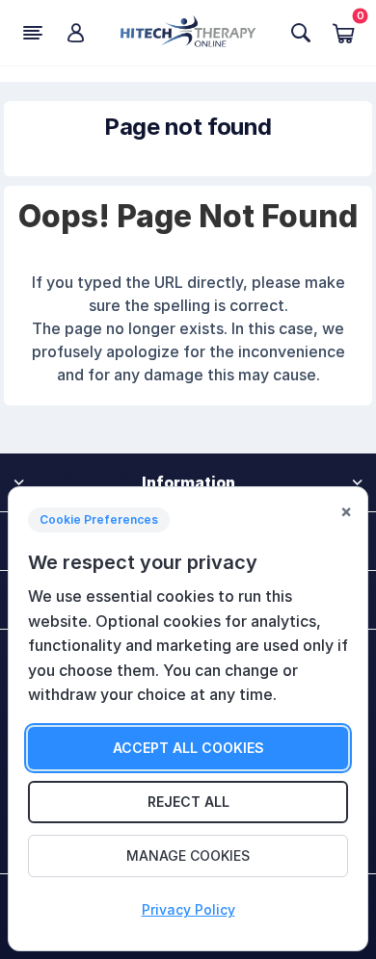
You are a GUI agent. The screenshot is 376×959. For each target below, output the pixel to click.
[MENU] (33, 33)
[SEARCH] (301, 33)
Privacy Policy (188, 909)
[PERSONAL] (75, 33)
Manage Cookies (188, 855)
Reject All (188, 801)
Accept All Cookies (188, 747)
